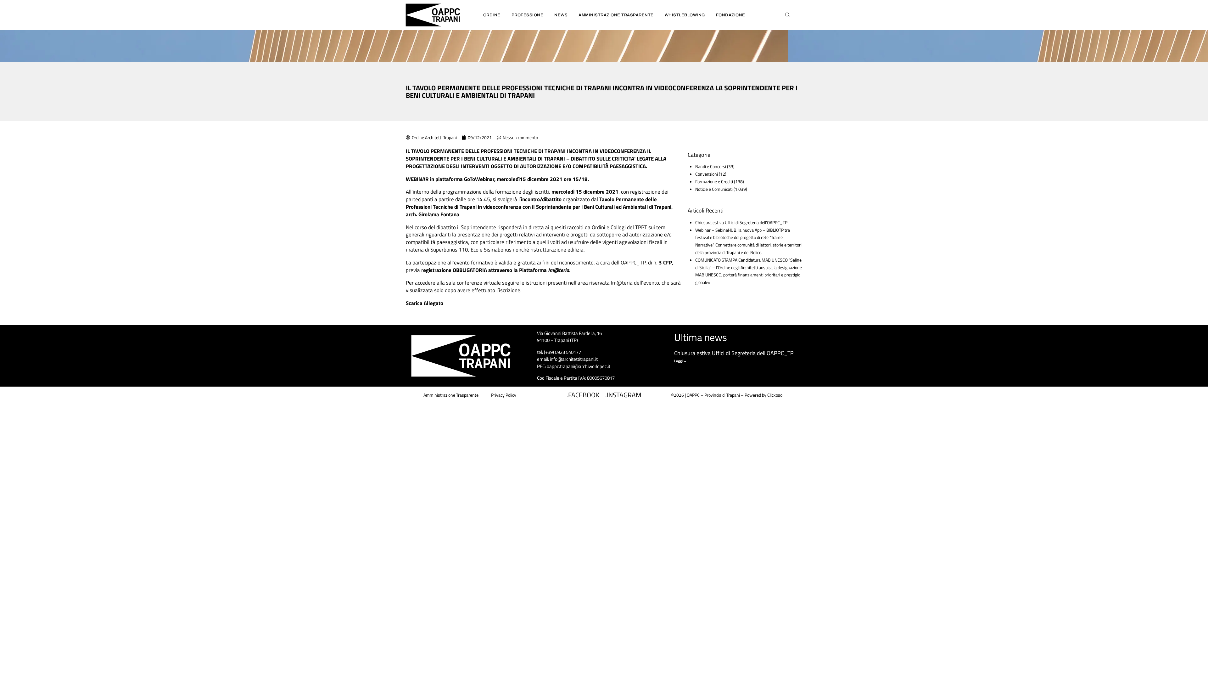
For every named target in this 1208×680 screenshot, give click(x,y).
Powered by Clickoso (763, 395)
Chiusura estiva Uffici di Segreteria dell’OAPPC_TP (741, 222)
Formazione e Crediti (714, 181)
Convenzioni (706, 174)
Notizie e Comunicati (714, 189)
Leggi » (680, 361)
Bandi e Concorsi (710, 166)
